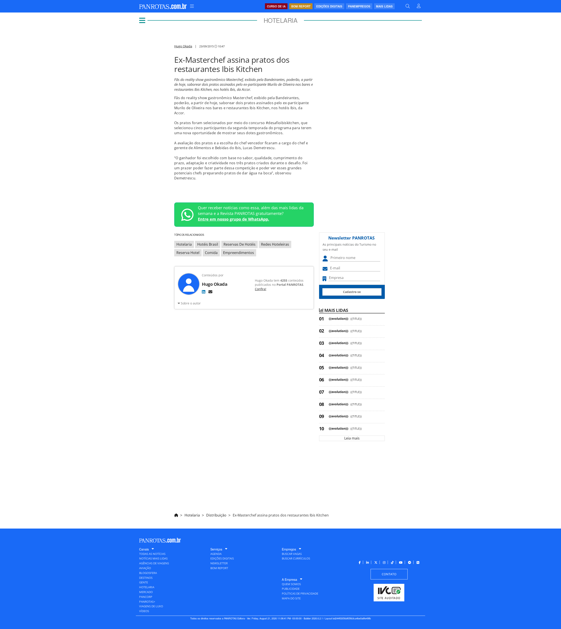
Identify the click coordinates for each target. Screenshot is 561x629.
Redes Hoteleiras (275, 244)
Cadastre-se (352, 292)
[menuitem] (192, 6)
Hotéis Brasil (207, 244)
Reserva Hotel (187, 252)
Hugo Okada (183, 46)
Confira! (260, 289)
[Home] (176, 514)
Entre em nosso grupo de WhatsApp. (233, 219)
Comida (211, 252)
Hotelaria (184, 244)
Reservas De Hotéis (240, 244)
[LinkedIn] (203, 291)
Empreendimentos (238, 252)
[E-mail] (210, 291)
